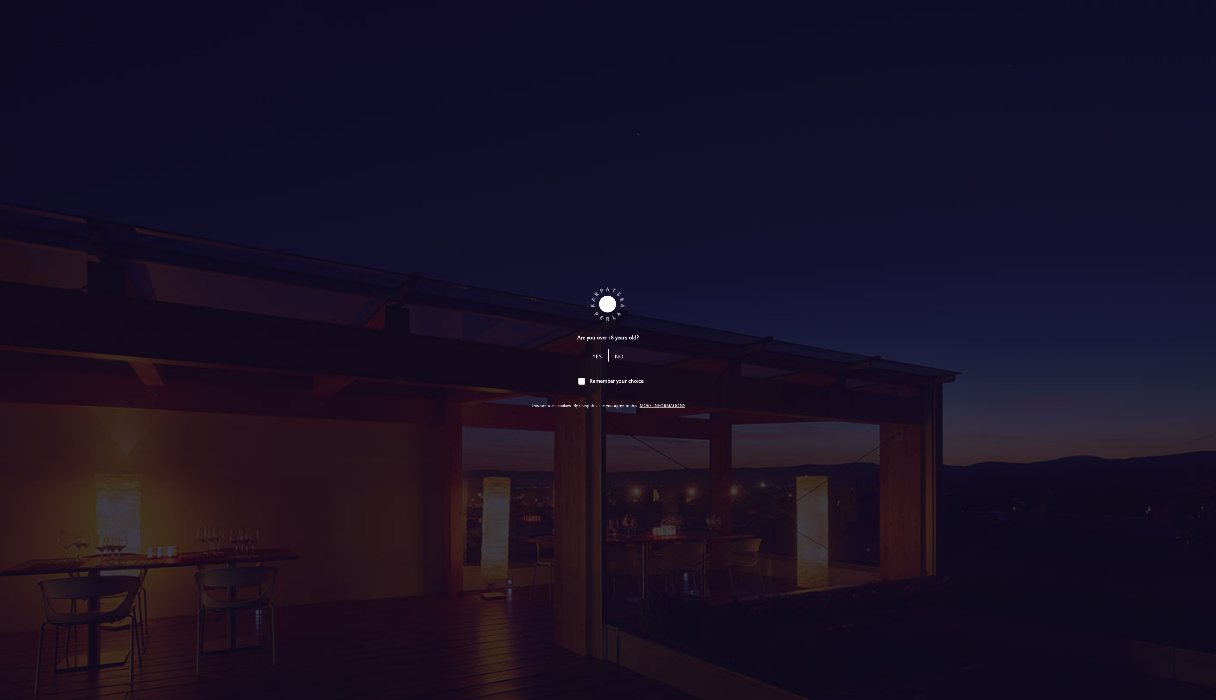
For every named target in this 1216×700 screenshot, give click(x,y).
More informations (662, 405)
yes (597, 356)
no (619, 356)
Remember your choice (616, 381)
